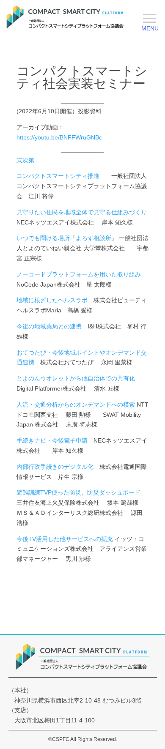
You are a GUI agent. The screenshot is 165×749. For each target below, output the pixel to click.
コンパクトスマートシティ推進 (57, 175)
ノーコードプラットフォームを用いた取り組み (78, 274)
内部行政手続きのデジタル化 (55, 466)
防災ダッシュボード (113, 492)
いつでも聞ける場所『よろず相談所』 (66, 238)
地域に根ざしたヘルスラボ (52, 300)
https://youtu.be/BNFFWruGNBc (59, 137)
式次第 (25, 160)
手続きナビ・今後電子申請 (52, 440)
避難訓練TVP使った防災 (48, 492)
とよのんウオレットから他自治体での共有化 (75, 378)
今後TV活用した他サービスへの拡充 (64, 539)
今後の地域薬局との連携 (49, 326)
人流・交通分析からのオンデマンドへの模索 (75, 404)
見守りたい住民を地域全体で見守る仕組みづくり (81, 212)
